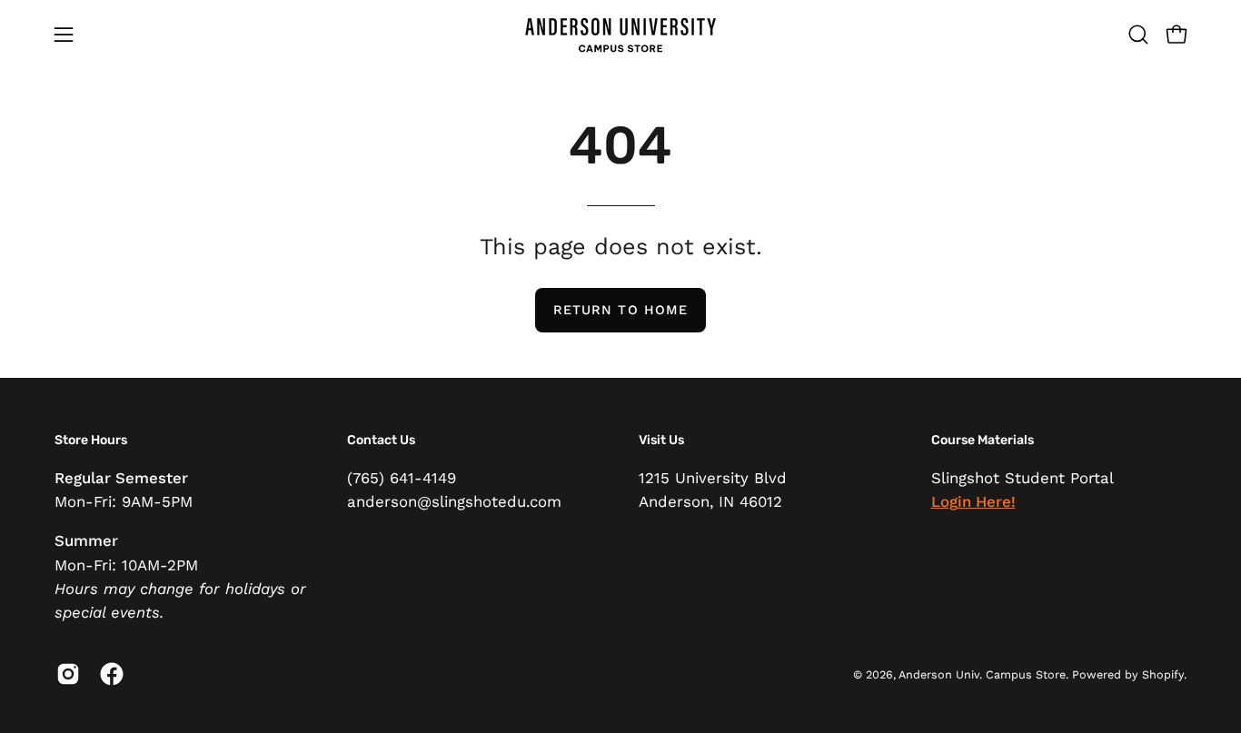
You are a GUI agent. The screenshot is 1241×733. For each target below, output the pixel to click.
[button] (1138, 34)
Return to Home (620, 309)
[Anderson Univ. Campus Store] (620, 34)
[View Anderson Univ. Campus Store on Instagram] (64, 674)
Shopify (1163, 674)
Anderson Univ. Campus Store (982, 674)
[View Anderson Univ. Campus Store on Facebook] (108, 674)
